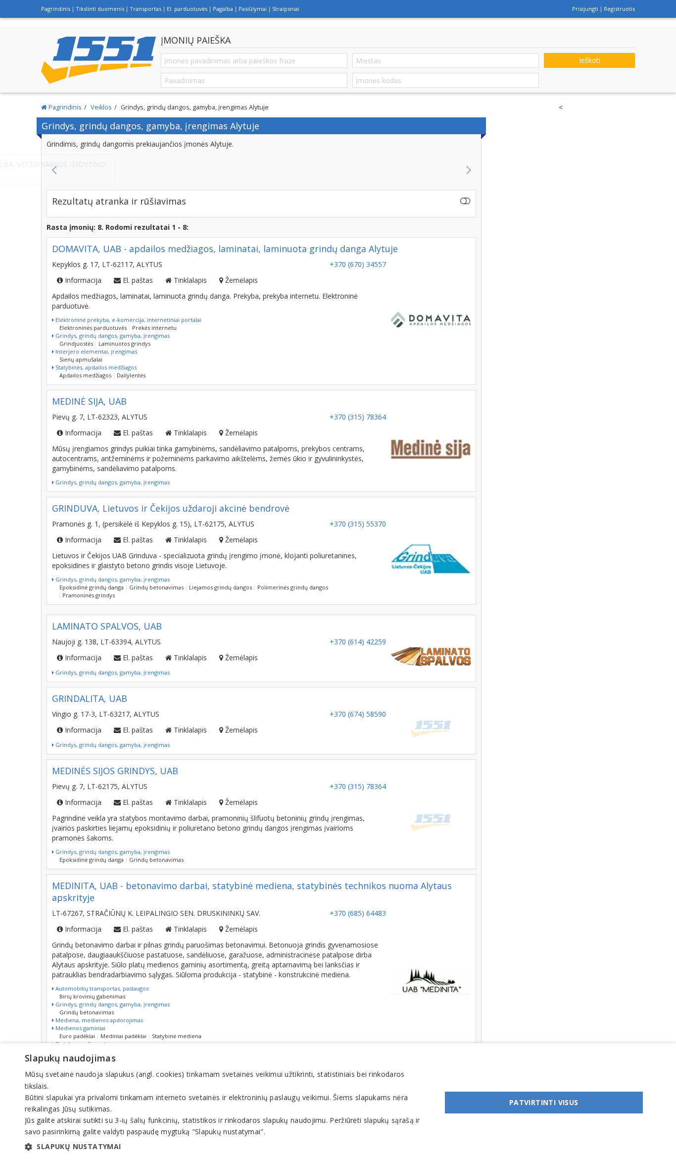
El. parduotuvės (187, 8)
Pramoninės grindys (88, 595)
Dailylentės (131, 375)
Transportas (145, 8)
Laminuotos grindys (124, 343)
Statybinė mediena (176, 1036)
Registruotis (619, 8)
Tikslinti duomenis (100, 8)
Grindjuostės (76, 343)
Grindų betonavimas (156, 587)
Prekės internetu (154, 327)
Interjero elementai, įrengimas (95, 351)
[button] (227, 1147)
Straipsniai (285, 8)
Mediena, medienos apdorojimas (98, 1020)
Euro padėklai (77, 1036)
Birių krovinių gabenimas (92, 996)
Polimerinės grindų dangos (292, 587)
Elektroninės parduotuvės (93, 327)
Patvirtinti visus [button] (544, 1102)
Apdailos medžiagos (85, 375)
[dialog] (338, 1102)
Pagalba (223, 8)
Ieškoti (589, 60)
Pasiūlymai (253, 8)
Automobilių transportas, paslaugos (101, 988)
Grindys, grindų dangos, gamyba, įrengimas (112, 335)
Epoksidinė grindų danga (91, 587)
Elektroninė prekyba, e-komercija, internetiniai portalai (127, 319)
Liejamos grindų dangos (220, 587)
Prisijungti (585, 8)
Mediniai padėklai (123, 1036)
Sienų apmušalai (80, 359)
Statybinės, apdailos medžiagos (95, 367)
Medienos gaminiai (79, 1028)
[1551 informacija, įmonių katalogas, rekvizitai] (98, 60)
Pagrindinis (55, 8)
